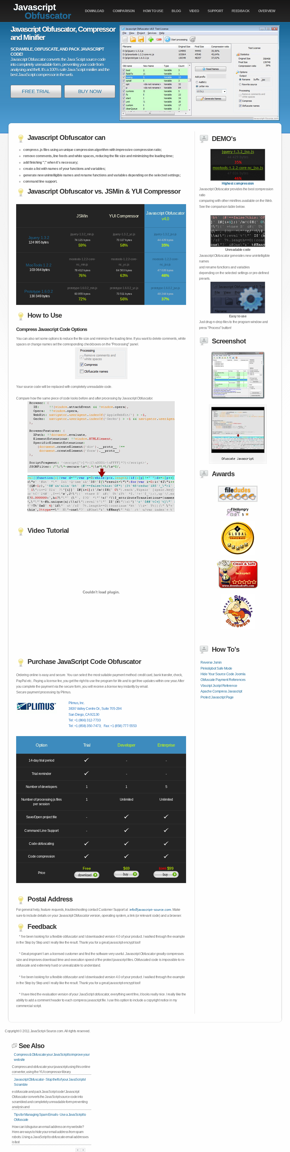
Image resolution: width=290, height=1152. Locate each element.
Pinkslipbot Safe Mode (216, 668)
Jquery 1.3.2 (38, 237)
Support (215, 11)
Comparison (124, 11)
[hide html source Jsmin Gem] (237, 179)
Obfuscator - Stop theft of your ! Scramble (50, 1082)
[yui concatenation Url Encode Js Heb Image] (238, 463)
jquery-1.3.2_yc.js (124, 234)
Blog (176, 11)
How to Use (153, 11)
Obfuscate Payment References (223, 680)
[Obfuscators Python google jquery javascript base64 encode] (238, 592)
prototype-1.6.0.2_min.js (82, 288)
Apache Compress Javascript (221, 691)
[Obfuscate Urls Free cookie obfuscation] (238, 558)
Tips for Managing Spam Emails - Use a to (50, 1117)
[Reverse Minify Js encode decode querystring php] (237, 506)
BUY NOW (90, 91)
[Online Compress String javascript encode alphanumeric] (238, 632)
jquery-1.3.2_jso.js (165, 234)
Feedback (241, 11)
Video (194, 11)
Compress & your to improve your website (51, 1057)
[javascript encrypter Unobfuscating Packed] (237, 312)
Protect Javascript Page (217, 697)
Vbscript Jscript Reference (219, 686)
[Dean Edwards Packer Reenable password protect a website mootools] (238, 398)
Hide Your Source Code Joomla (223, 674)
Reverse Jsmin (211, 662)
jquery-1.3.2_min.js (82, 234)
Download (94, 11)
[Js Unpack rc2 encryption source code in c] (238, 519)
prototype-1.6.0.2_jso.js (165, 288)
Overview (266, 11)
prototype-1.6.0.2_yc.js (124, 288)
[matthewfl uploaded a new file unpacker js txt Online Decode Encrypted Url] (237, 246)
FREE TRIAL (36, 91)
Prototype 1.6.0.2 (38, 291)
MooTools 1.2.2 (38, 265)
